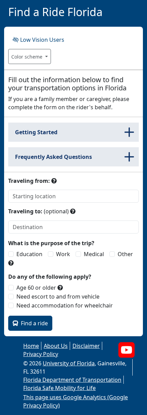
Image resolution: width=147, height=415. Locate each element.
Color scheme (27, 56)
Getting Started (36, 132)
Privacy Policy (40, 354)
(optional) (38, 211)
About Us (56, 346)
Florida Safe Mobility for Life (59, 388)
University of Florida (69, 363)
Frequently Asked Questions (53, 157)
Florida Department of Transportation (72, 379)
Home (31, 346)
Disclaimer (86, 346)
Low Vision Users (41, 39)
